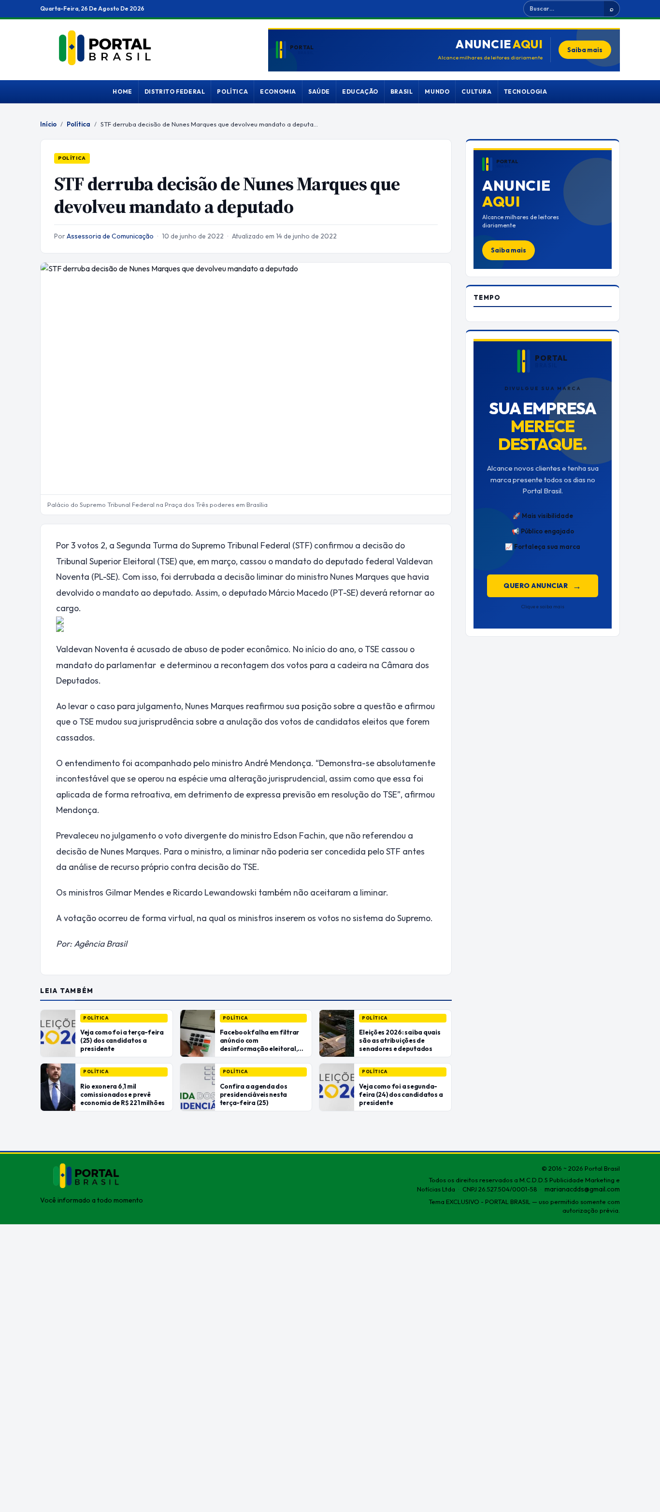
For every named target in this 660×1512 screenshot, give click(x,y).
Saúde (319, 91)
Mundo (437, 91)
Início (48, 124)
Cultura (476, 91)
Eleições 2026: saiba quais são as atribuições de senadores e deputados (399, 1040)
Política (232, 91)
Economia (278, 91)
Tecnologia (525, 91)
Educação (360, 91)
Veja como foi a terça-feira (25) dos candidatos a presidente (122, 1040)
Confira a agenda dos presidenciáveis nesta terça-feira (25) (253, 1094)
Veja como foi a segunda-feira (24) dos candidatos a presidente (401, 1094)
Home (122, 91)
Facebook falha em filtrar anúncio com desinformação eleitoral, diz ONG (259, 1044)
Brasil (401, 91)
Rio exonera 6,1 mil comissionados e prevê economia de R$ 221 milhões (122, 1094)
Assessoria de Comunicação (110, 236)
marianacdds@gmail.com (582, 1189)
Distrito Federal (174, 91)
